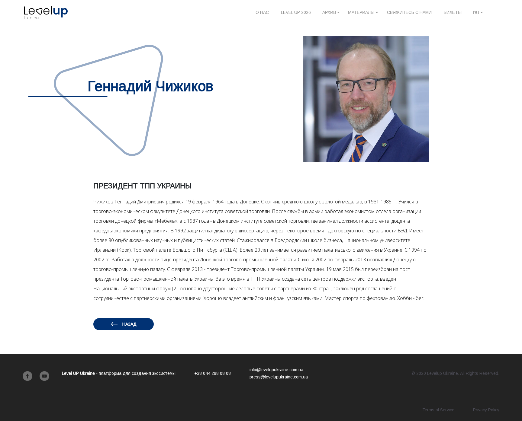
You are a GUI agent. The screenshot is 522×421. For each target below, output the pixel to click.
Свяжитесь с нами (409, 12)
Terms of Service (438, 409)
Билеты (453, 12)
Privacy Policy (486, 409)
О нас (262, 12)
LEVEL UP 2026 (296, 12)
